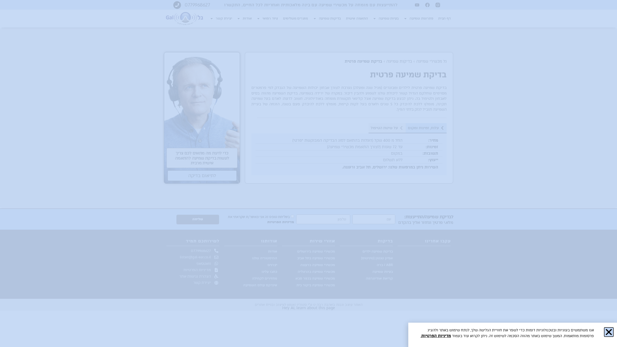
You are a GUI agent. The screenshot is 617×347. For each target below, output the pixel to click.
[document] (308, 173)
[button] (608, 332)
